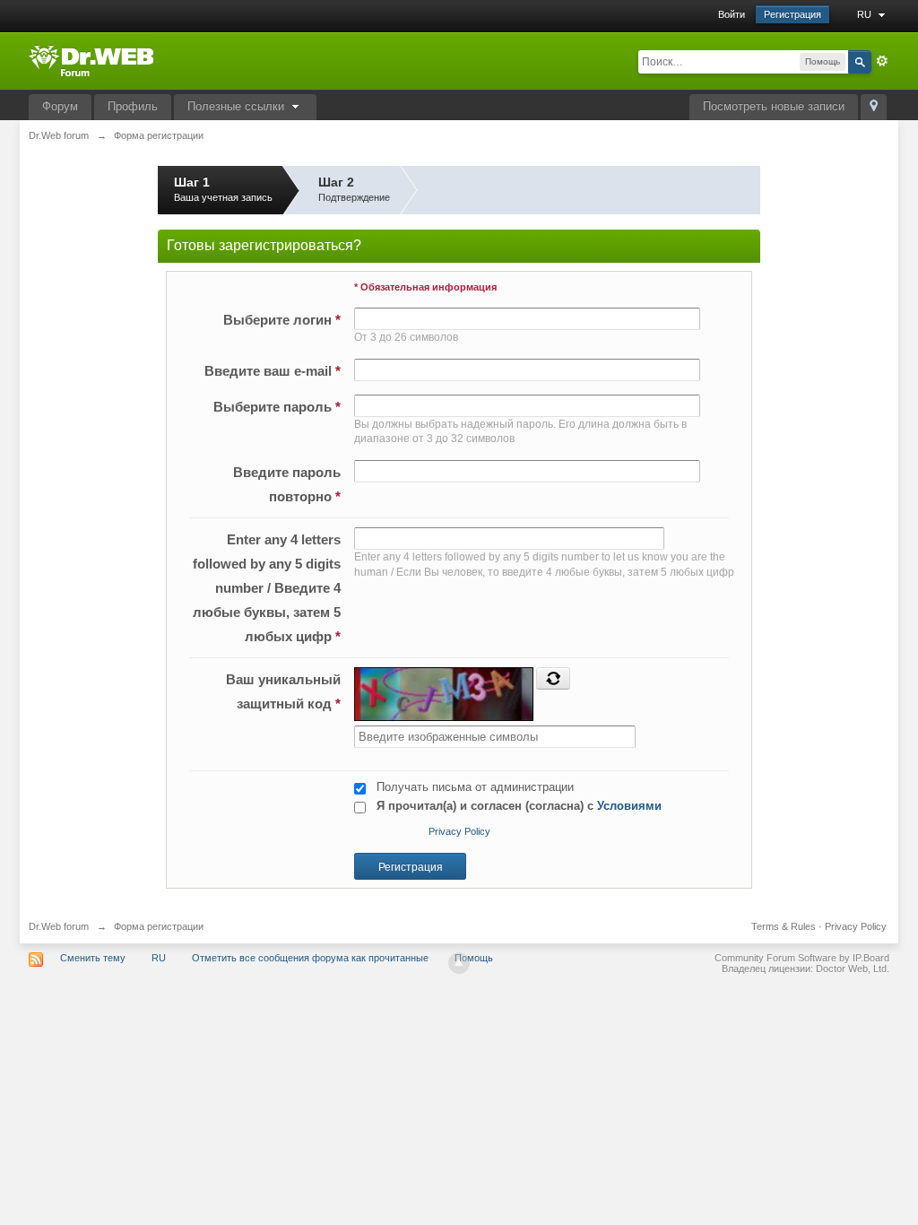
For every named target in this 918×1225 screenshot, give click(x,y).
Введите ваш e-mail (272, 370)
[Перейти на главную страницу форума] (91, 59)
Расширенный (882, 61)
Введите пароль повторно (287, 484)
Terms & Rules (783, 926)
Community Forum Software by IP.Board (801, 957)
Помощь (474, 957)
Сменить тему (93, 957)
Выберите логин (282, 319)
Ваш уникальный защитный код (283, 691)
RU (865, 14)
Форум (60, 106)
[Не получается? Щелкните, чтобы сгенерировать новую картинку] (553, 678)
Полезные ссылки (237, 106)
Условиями (629, 805)
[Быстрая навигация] (874, 107)
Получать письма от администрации (475, 787)
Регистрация (792, 14)
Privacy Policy (459, 831)
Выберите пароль (277, 406)
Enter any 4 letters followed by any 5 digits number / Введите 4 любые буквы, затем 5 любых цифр (267, 588)
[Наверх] (459, 963)
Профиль (133, 106)
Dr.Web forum (59, 926)
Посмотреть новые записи (773, 106)
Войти (731, 14)
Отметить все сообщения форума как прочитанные (310, 957)
